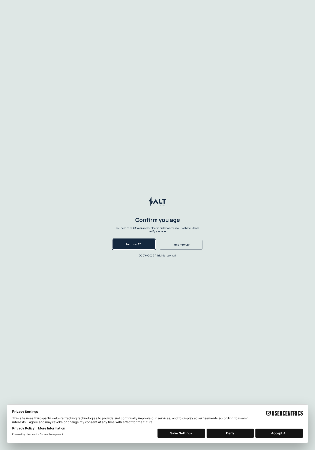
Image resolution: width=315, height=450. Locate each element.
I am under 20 (181, 244)
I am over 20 (133, 244)
